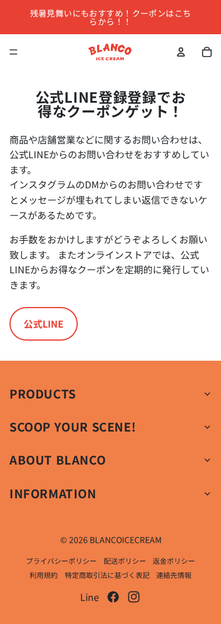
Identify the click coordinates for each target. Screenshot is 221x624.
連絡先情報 (174, 575)
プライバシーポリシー (61, 561)
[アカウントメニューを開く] (181, 52)
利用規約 (43, 575)
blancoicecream (125, 539)
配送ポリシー (125, 561)
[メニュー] (13, 52)
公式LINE (44, 323)
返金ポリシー (174, 561)
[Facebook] (113, 597)
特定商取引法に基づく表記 (107, 575)
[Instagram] (134, 597)
